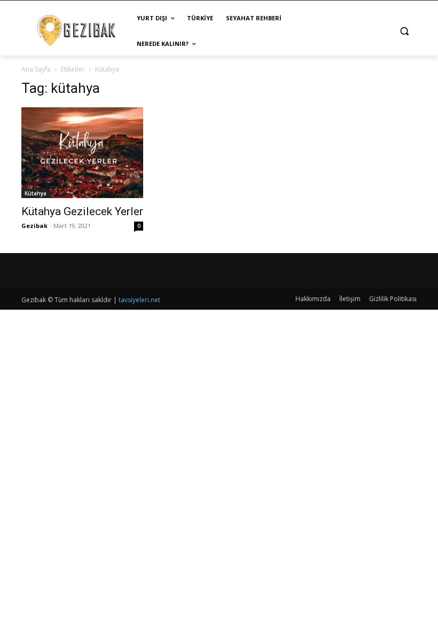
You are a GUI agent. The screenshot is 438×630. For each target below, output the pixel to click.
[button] (404, 31)
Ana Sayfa (36, 69)
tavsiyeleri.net (139, 299)
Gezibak (34, 226)
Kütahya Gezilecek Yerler (82, 211)
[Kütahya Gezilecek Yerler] (82, 152)
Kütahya (35, 193)
